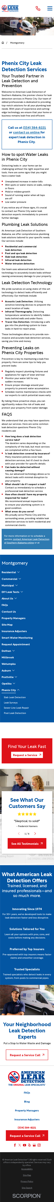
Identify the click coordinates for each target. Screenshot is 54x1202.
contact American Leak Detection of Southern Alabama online (26, 540)
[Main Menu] (49, 8)
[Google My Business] (34, 1145)
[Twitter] (19, 1145)
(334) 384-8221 (34, 127)
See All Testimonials (25, 843)
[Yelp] (29, 1145)
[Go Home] (3, 42)
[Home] (10, 8)
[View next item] (35, 833)
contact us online (26, 131)
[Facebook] (14, 1145)
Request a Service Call (25, 1055)
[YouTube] (24, 1145)
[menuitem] (9, 572)
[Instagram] (39, 1145)
